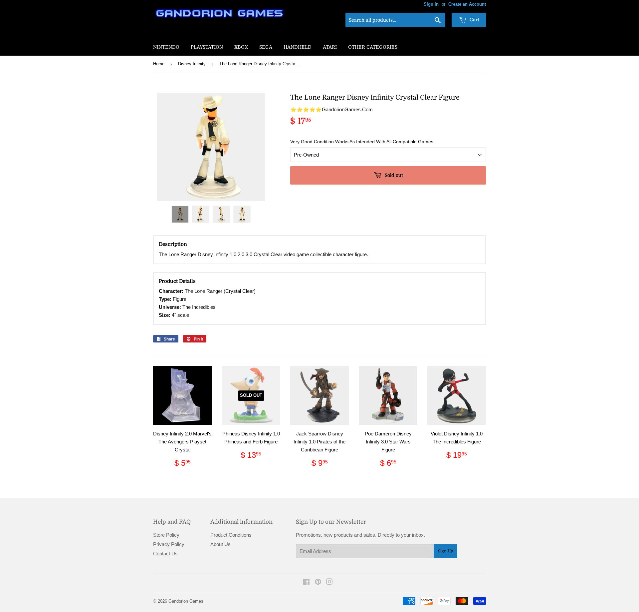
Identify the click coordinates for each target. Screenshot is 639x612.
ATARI (330, 47)
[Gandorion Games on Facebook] (306, 582)
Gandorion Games (185, 601)
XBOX (241, 47)
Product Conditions (231, 535)
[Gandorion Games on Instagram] (329, 582)
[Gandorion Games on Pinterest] (318, 582)
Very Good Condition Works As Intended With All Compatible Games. (362, 141)
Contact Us (165, 553)
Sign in (431, 4)
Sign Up (445, 551)
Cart (473, 19)
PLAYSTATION (207, 47)
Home (158, 63)
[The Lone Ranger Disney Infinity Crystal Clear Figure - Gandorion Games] (180, 214)
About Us (220, 544)
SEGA (265, 47)
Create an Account (467, 4)
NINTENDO (166, 47)
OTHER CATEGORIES (372, 47)
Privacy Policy (168, 544)
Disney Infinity (192, 63)
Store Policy (166, 535)
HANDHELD (298, 47)
